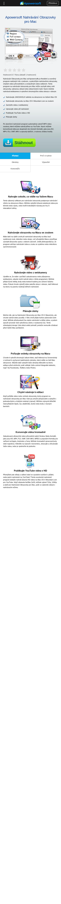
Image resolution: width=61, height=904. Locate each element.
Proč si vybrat (45, 156)
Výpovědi (46, 162)
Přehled (15, 156)
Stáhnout (23, 142)
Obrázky (15, 162)
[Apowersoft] (30, 3)
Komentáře (15, 169)
